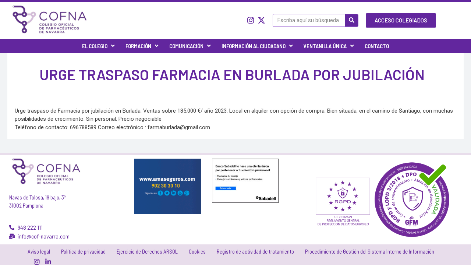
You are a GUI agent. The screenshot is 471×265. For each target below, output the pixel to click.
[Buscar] (351, 20)
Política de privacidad (83, 251)
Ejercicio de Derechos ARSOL (147, 251)
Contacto (377, 46)
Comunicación (186, 46)
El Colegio (94, 46)
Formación (138, 46)
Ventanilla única (325, 46)
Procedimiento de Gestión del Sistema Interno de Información (369, 251)
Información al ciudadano (254, 46)
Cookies (197, 251)
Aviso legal (39, 251)
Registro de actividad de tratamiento (255, 251)
